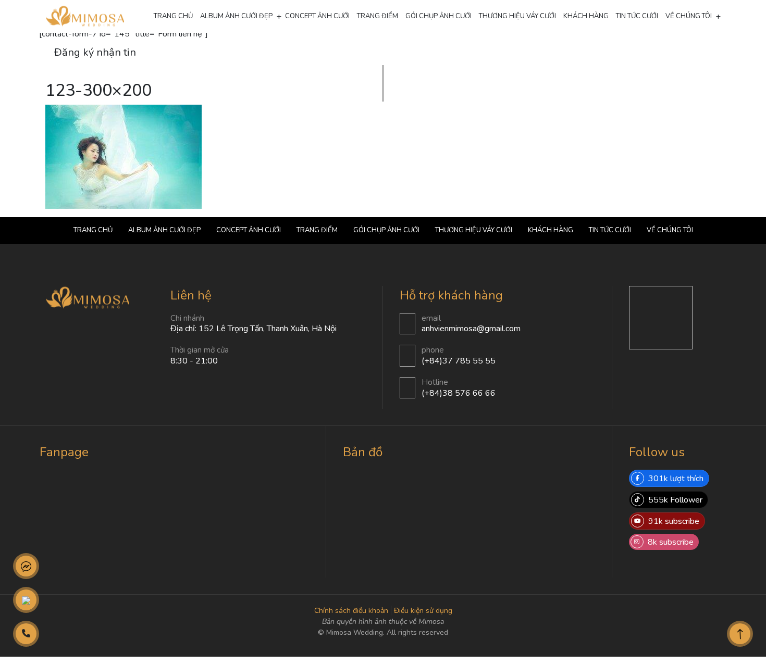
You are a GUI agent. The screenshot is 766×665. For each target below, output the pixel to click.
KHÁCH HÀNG (586, 16)
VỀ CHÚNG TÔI (688, 16)
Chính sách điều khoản (351, 611)
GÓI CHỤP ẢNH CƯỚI (438, 16)
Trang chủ (173, 16)
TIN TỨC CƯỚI (637, 16)
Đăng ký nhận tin (95, 52)
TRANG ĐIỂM (377, 16)
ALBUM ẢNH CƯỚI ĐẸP (236, 16)
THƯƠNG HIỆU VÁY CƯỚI (517, 16)
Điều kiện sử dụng (423, 611)
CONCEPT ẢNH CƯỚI (317, 16)
